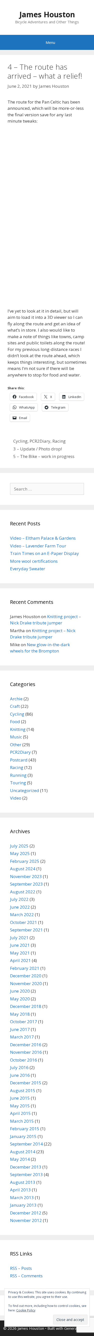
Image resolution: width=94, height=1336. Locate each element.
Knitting (18, 729)
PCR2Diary (40, 441)
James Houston (47, 14)
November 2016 (26, 1052)
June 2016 (20, 1075)
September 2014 (26, 1144)
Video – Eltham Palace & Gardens (43, 538)
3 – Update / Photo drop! (37, 449)
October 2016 (23, 1060)
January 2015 (23, 1136)
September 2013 (26, 1174)
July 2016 (19, 1067)
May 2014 (20, 1159)
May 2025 (20, 853)
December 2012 (25, 1213)
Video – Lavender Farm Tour (38, 546)
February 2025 (24, 861)
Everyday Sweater (27, 568)
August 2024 (22, 869)
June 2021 (20, 945)
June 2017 (20, 1029)
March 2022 (22, 914)
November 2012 (26, 1220)
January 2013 (23, 1205)
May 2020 (20, 999)
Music (16, 737)
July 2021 (19, 937)
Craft (15, 706)
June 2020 (20, 991)
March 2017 (22, 1037)
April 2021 (20, 960)
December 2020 (25, 976)
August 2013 (22, 1182)
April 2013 (20, 1190)
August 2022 (22, 892)
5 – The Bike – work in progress (43, 456)
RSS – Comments (26, 1276)
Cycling (20, 441)
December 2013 (25, 1167)
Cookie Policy (25, 1310)
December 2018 (25, 1006)
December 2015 (25, 1083)
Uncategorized (24, 790)
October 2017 (23, 1021)
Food (15, 721)
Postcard (19, 760)
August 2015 (22, 1090)
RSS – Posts (21, 1268)
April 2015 (20, 1113)
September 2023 (26, 884)
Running (18, 775)
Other (15, 744)
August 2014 (22, 1152)
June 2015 (20, 1098)
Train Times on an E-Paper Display (44, 553)
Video (15, 798)
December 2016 (25, 1044)
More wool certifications (34, 561)
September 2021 (26, 930)
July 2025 (19, 846)
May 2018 (20, 1014)
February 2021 (24, 968)
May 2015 (20, 1106)
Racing (59, 441)
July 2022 (19, 899)
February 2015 (24, 1128)
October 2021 (23, 922)
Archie (16, 699)
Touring (18, 783)
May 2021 (20, 953)
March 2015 (22, 1121)
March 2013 (22, 1197)
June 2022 (20, 907)
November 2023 (26, 876)
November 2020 (26, 983)
